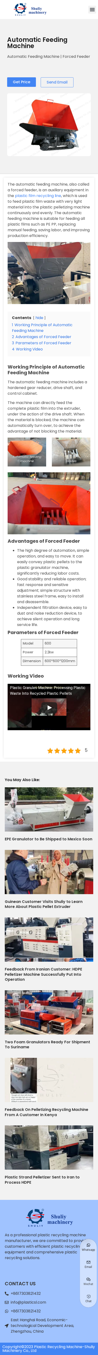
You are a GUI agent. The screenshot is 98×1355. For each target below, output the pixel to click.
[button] (92, 10)
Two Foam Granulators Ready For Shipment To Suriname (47, 1044)
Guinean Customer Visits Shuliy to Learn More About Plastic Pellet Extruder (44, 904)
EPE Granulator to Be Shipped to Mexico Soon (48, 839)
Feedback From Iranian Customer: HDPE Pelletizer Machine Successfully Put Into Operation (43, 974)
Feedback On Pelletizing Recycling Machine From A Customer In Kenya (46, 1112)
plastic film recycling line (37, 195)
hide (39, 317)
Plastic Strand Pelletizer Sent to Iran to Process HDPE (42, 1179)
